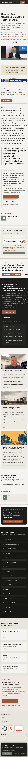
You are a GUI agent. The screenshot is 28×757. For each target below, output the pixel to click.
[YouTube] (6, 721)
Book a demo (6, 100)
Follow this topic (14, 253)
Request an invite (9, 312)
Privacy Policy (14, 750)
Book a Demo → (4, 719)
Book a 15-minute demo (10, 701)
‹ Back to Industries (5, 7)
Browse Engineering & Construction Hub (13, 484)
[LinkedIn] (1, 721)
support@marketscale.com (9, 250)
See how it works (9, 201)
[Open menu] (26, 2)
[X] (4, 721)
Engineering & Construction (10, 11)
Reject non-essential (19, 753)
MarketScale (21, 32)
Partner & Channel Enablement (15, 36)
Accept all (7, 753)
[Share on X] (14, 42)
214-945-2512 (10, 248)
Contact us (3, 717)
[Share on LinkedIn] (16, 42)
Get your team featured (11, 196)
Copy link (9, 42)
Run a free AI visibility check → (12, 274)
